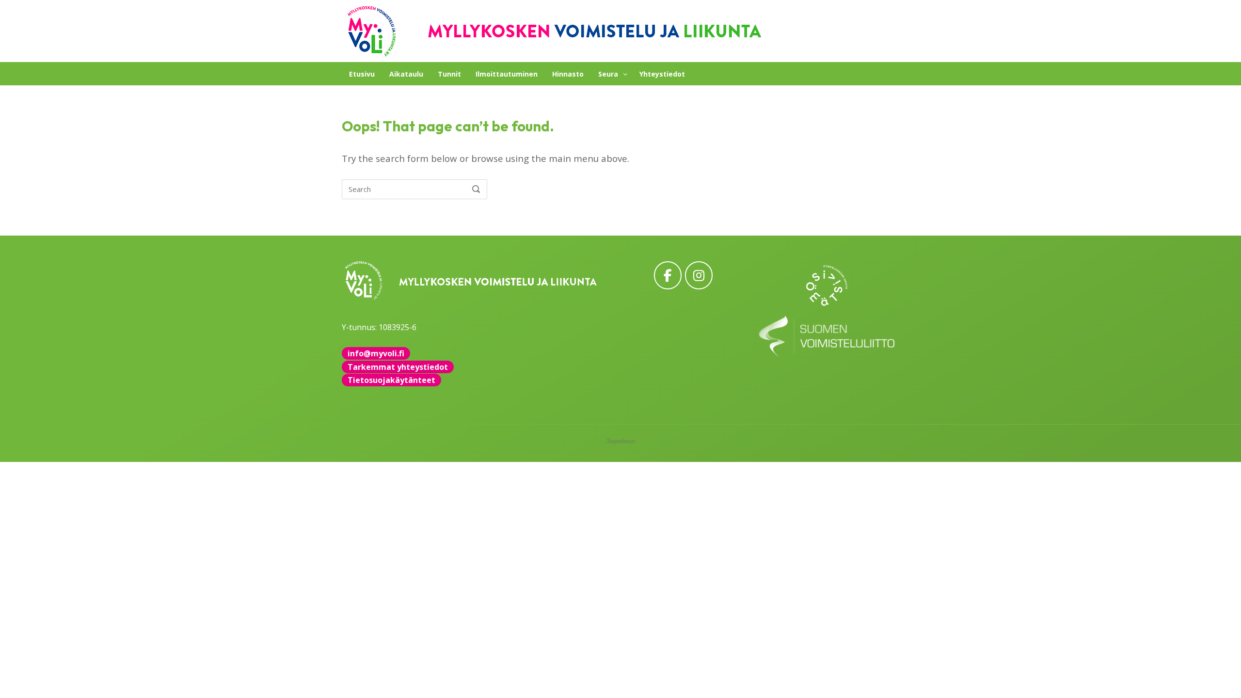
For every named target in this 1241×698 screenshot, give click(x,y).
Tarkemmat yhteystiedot (398, 367)
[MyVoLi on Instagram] (699, 275)
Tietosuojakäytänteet (391, 380)
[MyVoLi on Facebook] (668, 275)
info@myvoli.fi (376, 353)
